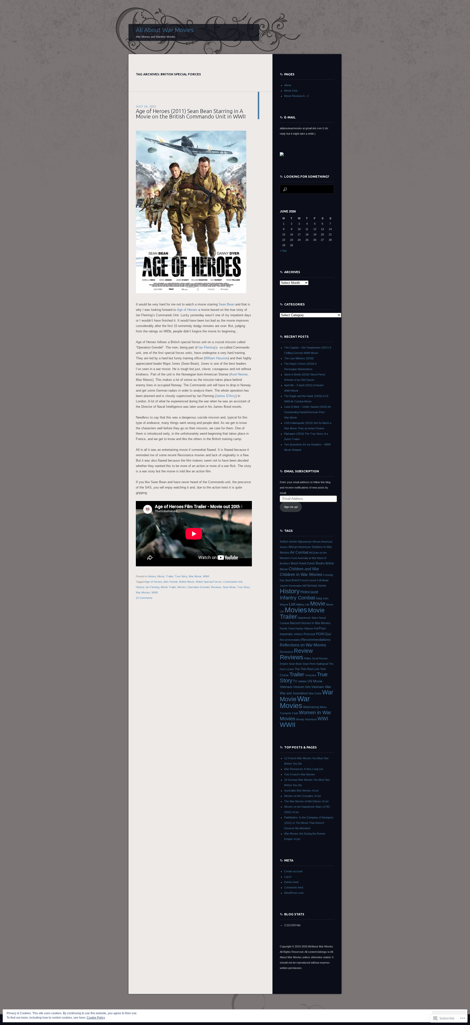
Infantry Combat (297, 597)
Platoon (308, 628)
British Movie (186, 581)
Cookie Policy (96, 1017)
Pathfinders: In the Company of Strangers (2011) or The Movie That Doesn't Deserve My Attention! (308, 823)
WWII (206, 576)
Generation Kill (297, 585)
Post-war (309, 634)
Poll (316, 628)
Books (320, 563)
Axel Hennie (238, 374)
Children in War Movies (301, 574)
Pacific (284, 628)
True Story (181, 576)
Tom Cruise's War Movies (299, 774)
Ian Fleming (207, 347)
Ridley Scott (311, 658)
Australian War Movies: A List (301, 790)
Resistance (286, 651)
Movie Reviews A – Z (296, 95)
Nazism (295, 623)
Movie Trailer (168, 587)
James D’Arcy (226, 396)
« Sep (283, 250)
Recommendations (315, 639)
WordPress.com (294, 892)
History (152, 576)
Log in (287, 876)
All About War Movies (165, 29)
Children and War (304, 569)
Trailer (169, 576)
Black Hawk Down (303, 563)
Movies (181, 587)
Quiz (328, 634)
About (287, 85)
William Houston (216, 358)
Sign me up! (291, 506)
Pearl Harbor (296, 628)
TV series (300, 681)
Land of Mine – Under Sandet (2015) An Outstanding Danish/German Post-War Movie (307, 412)
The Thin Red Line (307, 669)
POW (320, 634)
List (292, 604)
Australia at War (307, 558)
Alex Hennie (171, 581)
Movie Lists (291, 90)
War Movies (143, 592)
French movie (308, 580)
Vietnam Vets (302, 687)
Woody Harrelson (306, 719)
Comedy (328, 574)
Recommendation (290, 639)
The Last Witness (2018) (299, 358)
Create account (293, 871)
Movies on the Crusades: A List (302, 795)
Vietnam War (321, 687)
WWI (322, 718)
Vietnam (286, 687)
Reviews (216, 587)
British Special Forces (209, 581)
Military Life (302, 604)
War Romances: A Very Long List (303, 769)
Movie (160, 576)
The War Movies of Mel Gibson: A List (306, 801)
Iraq (319, 598)
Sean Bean (226, 304)
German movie (316, 585)
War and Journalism (294, 693)
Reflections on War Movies (303, 645)
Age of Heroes (187, 310)
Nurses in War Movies (315, 623)
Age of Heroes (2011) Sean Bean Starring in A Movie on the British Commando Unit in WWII (191, 113)
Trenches (310, 675)
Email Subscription (301, 471)
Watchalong (311, 707)
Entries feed (291, 882)
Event (295, 580)
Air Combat (299, 552)
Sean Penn (309, 663)
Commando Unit (232, 581)
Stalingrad (322, 663)
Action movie (288, 541)
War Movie (195, 576)
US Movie (314, 681)
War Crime (315, 693)
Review (303, 651)
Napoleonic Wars (308, 617)
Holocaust (309, 592)
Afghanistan (305, 541)
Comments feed (293, 887)
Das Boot (285, 580)
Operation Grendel (199, 587)
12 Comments (144, 597)
